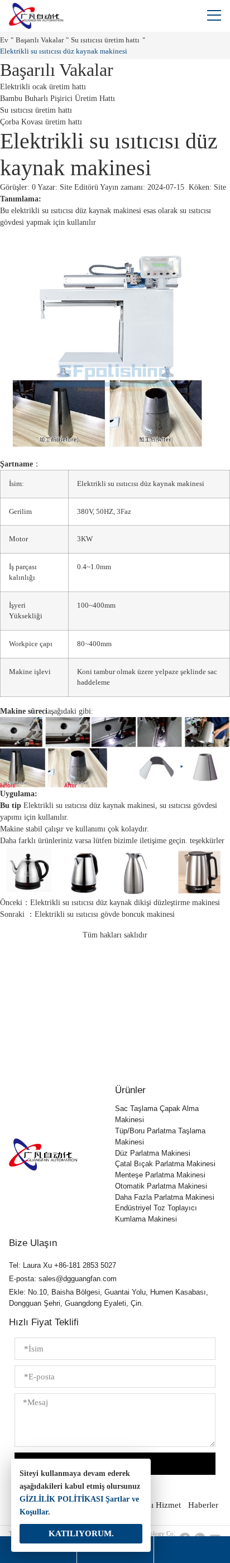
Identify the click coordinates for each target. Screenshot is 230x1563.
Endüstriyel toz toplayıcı (156, 1208)
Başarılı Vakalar (40, 40)
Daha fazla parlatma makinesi (164, 1197)
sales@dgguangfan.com (78, 1279)
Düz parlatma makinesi (152, 1153)
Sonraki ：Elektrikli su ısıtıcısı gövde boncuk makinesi (87, 914)
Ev (4, 40)
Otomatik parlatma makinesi (161, 1186)
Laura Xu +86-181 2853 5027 (69, 1265)
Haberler (203, 1505)
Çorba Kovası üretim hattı (41, 122)
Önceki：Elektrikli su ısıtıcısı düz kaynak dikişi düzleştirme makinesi (110, 902)
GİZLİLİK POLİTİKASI (61, 1499)
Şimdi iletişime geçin (115, 1038)
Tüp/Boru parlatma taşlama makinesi (160, 1136)
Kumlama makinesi (146, 1219)
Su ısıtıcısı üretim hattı (105, 40)
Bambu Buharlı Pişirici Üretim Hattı (57, 98)
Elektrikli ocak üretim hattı (43, 87)
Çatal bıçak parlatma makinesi (165, 1164)
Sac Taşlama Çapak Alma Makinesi (157, 1114)
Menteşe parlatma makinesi (160, 1175)
